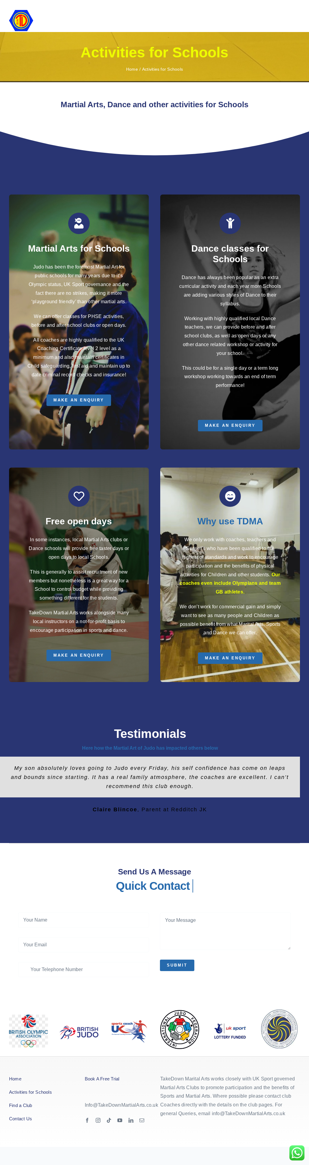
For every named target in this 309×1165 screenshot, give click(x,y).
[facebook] (87, 1120)
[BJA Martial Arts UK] (78, 1027)
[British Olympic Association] (28, 1016)
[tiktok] (109, 1120)
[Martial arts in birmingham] (280, 1011)
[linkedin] (131, 1120)
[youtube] (119, 1120)
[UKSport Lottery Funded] (230, 1022)
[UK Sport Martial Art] (129, 1013)
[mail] (141, 1120)
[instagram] (98, 1120)
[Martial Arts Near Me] (179, 1012)
